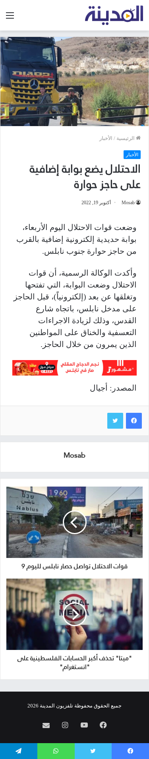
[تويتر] (115, 421)
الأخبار (105, 138)
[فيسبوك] (134, 421)
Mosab (128, 202)
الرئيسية (126, 138)
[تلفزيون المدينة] (114, 15)
